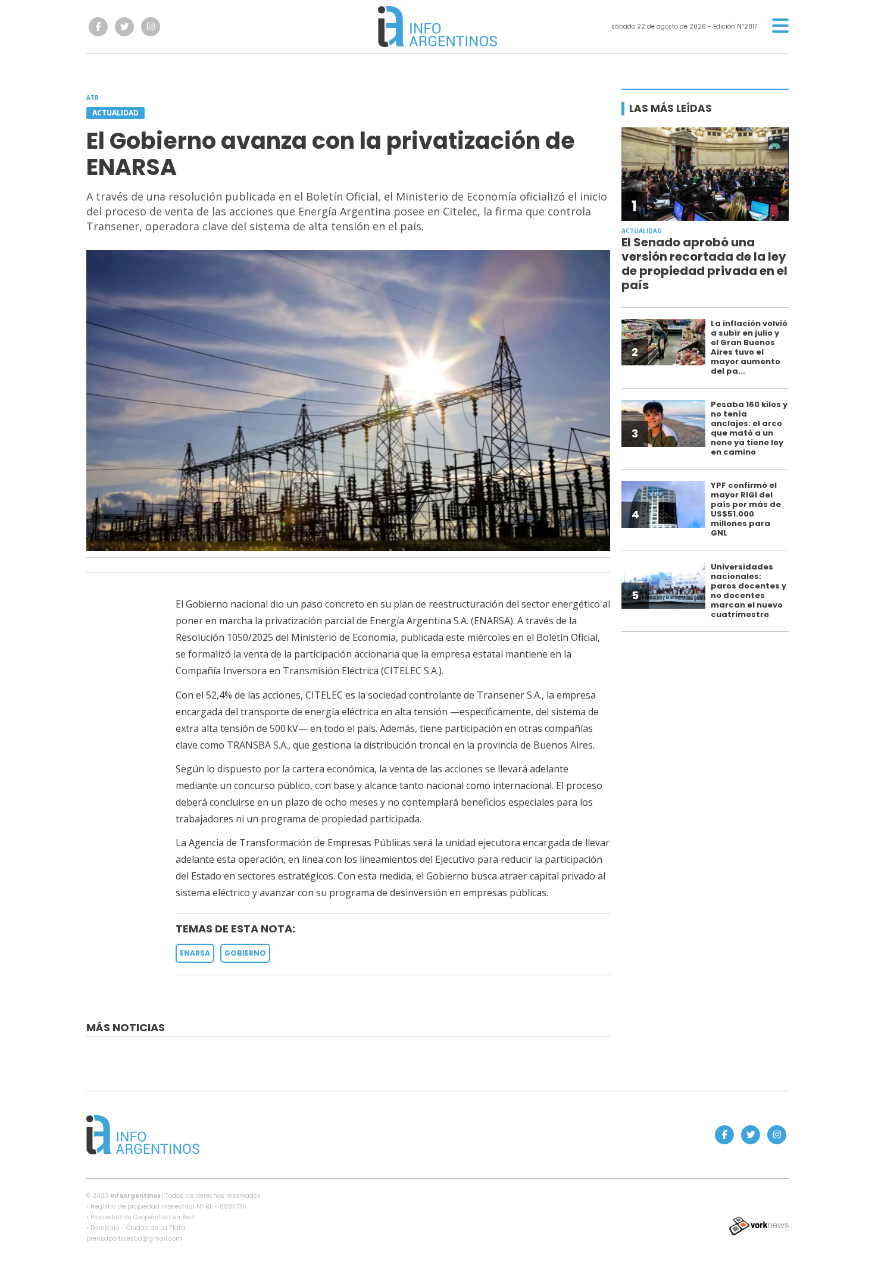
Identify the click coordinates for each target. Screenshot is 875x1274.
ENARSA (195, 953)
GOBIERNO (245, 953)
